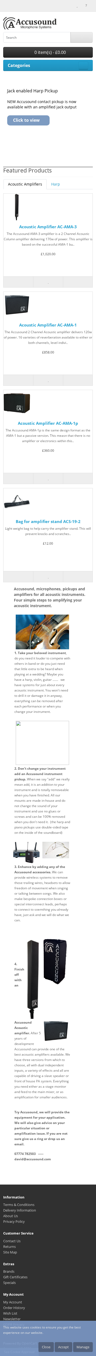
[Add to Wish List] (48, 282)
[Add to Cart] (18, 282)
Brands (8, 1271)
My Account (12, 1302)
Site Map (10, 1252)
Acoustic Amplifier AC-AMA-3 (48, 226)
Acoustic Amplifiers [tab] (25, 184)
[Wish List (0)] (77, 5)
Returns (9, 1246)
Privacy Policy (14, 1221)
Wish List (10, 1313)
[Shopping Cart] (82, 5)
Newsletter (12, 1318)
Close (46, 1347)
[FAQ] (86, 5)
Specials (9, 1282)
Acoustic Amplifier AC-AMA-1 (48, 325)
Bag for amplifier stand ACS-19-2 (48, 521)
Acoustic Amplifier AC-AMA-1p (48, 423)
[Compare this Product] (78, 282)
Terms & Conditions (18, 1204)
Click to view (26, 120)
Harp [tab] (55, 184)
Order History (14, 1307)
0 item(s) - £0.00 (49, 52)
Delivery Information (19, 1210)
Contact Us (12, 1241)
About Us (10, 1215)
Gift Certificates (15, 1277)
